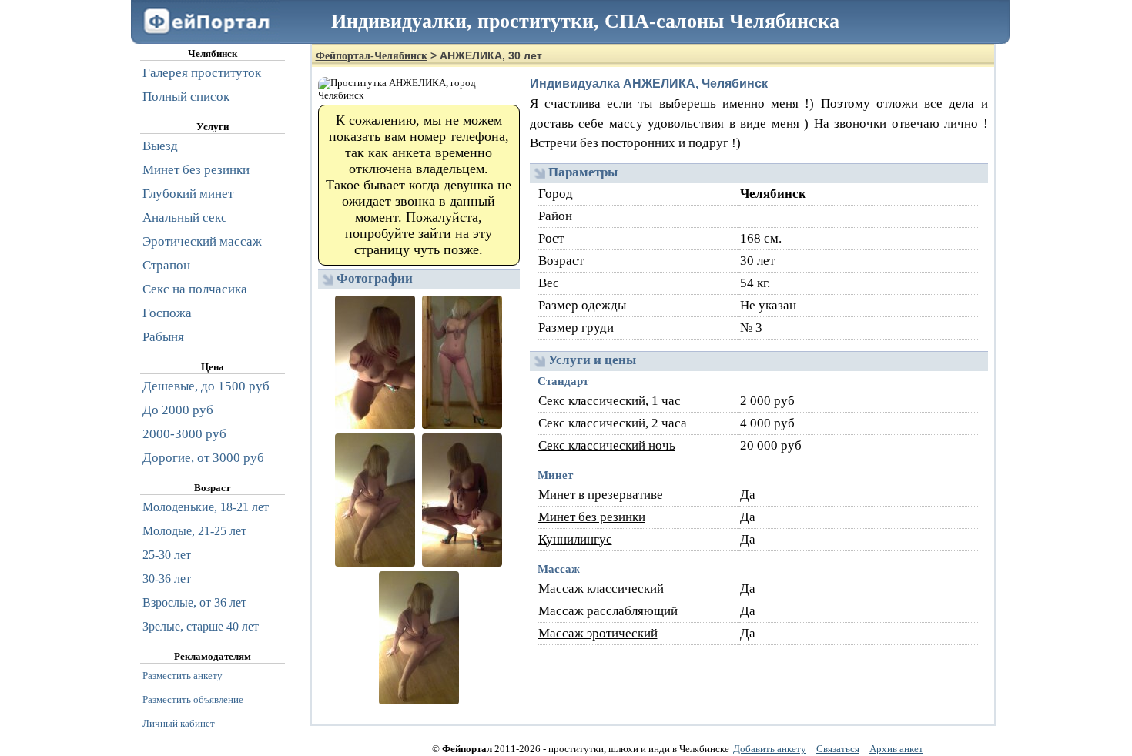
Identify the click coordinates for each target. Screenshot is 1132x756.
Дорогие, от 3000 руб (203, 457)
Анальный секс (184, 217)
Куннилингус (575, 539)
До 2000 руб (177, 410)
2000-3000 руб (184, 434)
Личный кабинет (178, 723)
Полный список (185, 96)
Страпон (166, 265)
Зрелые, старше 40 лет (200, 626)
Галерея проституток (201, 72)
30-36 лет (166, 578)
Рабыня (163, 336)
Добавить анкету (769, 748)
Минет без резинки (591, 517)
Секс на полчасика (194, 289)
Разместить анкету (182, 675)
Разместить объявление (192, 699)
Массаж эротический (598, 633)
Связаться (837, 748)
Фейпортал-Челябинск (371, 56)
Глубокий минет (187, 193)
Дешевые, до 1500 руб (206, 386)
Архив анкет (896, 748)
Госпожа (167, 313)
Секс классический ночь (606, 445)
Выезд (160, 146)
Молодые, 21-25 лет (194, 530)
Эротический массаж (202, 241)
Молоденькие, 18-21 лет (205, 506)
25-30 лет (166, 554)
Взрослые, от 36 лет (194, 602)
